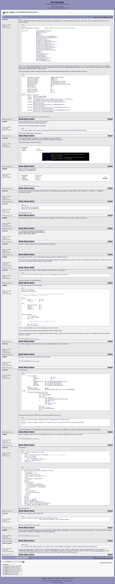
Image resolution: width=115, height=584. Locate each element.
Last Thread (103, 562)
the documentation (98, 550)
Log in (66, 7)
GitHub (65, 580)
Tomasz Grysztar (57, 580)
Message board (69, 578)
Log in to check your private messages (55, 7)
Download (50, 578)
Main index (44, 578)
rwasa (62, 582)
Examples (63, 578)
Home (53, 6)
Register (61, 6)
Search (57, 6)
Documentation (56, 578)
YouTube (70, 580)
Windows (12, 12)
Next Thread (109, 562)
